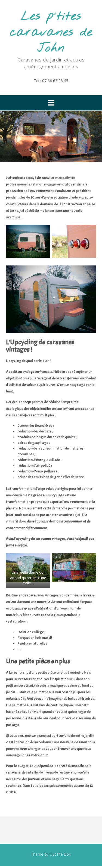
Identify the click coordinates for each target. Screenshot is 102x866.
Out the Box (60, 854)
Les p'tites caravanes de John (51, 32)
